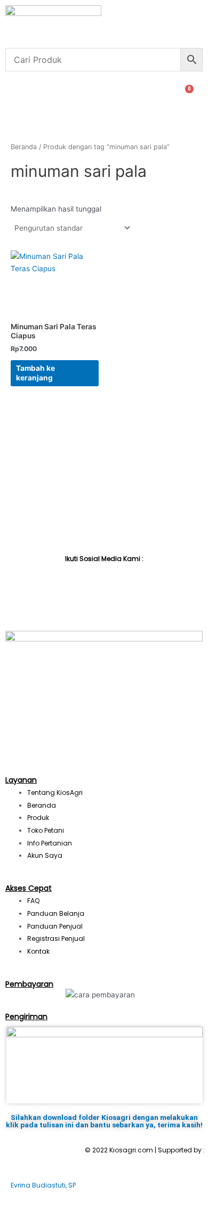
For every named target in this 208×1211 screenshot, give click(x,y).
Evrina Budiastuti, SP (43, 1185)
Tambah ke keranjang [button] (35, 373)
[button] (9, 94)
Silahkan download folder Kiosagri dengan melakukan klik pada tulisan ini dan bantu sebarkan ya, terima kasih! (104, 1121)
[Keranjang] (185, 94)
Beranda (24, 147)
